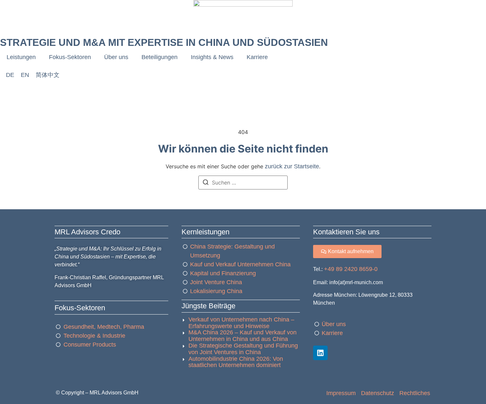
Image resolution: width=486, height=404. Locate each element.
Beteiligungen (160, 57)
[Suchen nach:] (243, 182)
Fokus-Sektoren (70, 57)
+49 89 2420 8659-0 (351, 269)
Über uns (116, 57)
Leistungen (21, 57)
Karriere (257, 57)
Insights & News (212, 57)
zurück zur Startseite (292, 166)
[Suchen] (205, 183)
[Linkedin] (320, 353)
